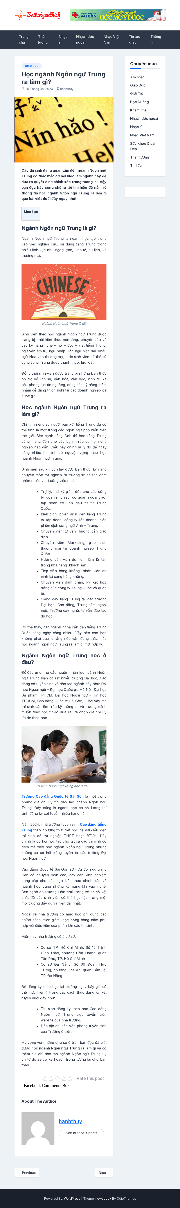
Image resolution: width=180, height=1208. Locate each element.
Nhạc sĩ (63, 39)
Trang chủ (24, 39)
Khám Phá (138, 110)
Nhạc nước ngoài (85, 39)
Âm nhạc (137, 77)
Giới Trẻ (136, 93)
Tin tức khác (134, 39)
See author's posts (81, 1133)
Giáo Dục (31, 65)
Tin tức (136, 165)
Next (104, 1172)
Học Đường (139, 102)
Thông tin (155, 39)
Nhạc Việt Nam (111, 39)
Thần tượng (43, 39)
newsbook (103, 1198)
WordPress (72, 1198)
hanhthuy (67, 89)
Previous (27, 1172)
